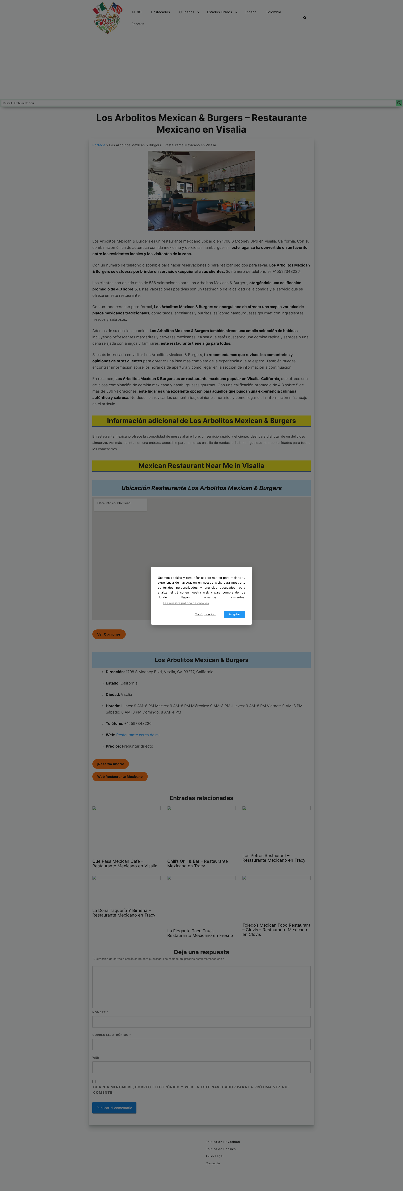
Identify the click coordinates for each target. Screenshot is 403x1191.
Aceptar (234, 614)
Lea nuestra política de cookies (186, 603)
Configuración (205, 614)
